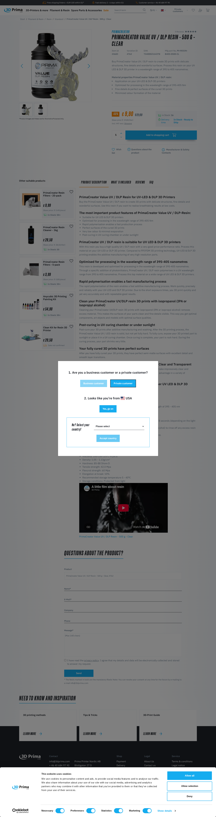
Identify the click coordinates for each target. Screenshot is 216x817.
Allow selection (189, 786)
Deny (189, 796)
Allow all (189, 775)
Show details (164, 810)
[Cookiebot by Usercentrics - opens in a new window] (20, 810)
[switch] (90, 810)
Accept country (108, 438)
